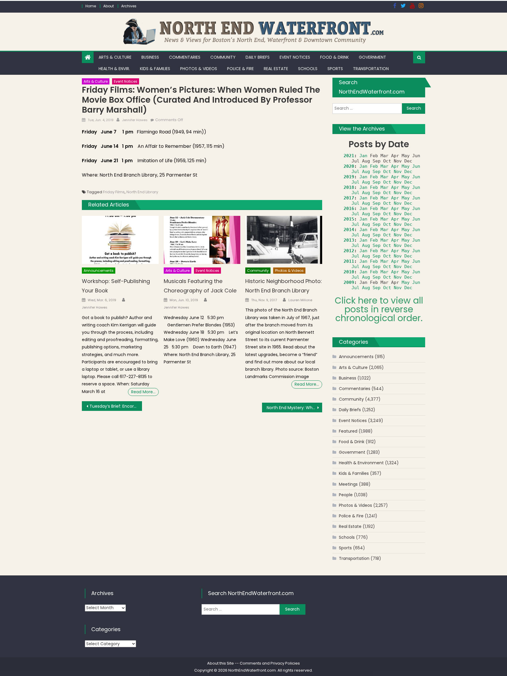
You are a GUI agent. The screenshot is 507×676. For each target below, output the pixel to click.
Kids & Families (155, 69)
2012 (349, 250)
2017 (349, 198)
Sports (335, 69)
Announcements (99, 270)
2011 (349, 261)
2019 (349, 176)
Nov (398, 171)
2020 (349, 166)
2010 (349, 272)
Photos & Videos (198, 69)
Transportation (371, 69)
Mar (384, 166)
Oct (387, 171)
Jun (416, 166)
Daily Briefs (258, 57)
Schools (307, 69)
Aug (366, 171)
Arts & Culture (115, 57)
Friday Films (114, 192)
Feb (374, 166)
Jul (355, 171)
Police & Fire (240, 69)
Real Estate (276, 69)
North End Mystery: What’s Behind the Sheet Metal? (294, 408)
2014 (349, 229)
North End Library (142, 192)
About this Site (220, 663)
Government (372, 57)
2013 (349, 240)
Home (90, 6)
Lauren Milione (300, 300)
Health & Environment (361, 463)
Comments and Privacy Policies (270, 663)
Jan (363, 155)
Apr (395, 166)
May (406, 166)
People (346, 495)
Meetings (348, 484)
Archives (128, 6)
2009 (349, 282)
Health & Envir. (114, 69)
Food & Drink (334, 57)
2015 (349, 219)
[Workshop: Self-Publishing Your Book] (120, 240)
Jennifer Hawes (135, 120)
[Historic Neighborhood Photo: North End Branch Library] (283, 240)
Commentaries (184, 57)
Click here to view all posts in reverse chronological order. (379, 309)
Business (150, 57)
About (108, 6)
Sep (377, 171)
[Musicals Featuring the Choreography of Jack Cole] (202, 240)
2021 (349, 155)
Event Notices (295, 57)
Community (223, 57)
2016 (349, 208)
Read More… (143, 392)
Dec (408, 171)
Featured (348, 431)
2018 (349, 187)
